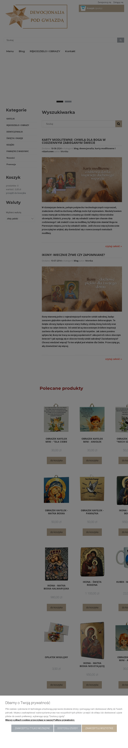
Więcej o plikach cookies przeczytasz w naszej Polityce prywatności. (40, 720)
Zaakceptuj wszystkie (99, 728)
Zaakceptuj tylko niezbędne (32, 728)
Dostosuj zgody (68, 728)
